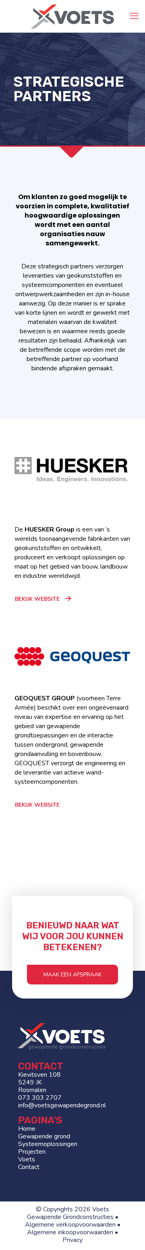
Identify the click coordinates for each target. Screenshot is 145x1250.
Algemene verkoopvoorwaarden (70, 1224)
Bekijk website (37, 599)
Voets (26, 1159)
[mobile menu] (134, 16)
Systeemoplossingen (47, 1144)
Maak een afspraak (73, 974)
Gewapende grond (44, 1136)
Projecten (32, 1151)
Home (26, 1128)
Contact (28, 1167)
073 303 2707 (40, 1097)
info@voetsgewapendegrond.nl (62, 1105)
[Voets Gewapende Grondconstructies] (72, 16)
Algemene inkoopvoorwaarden (70, 1232)
